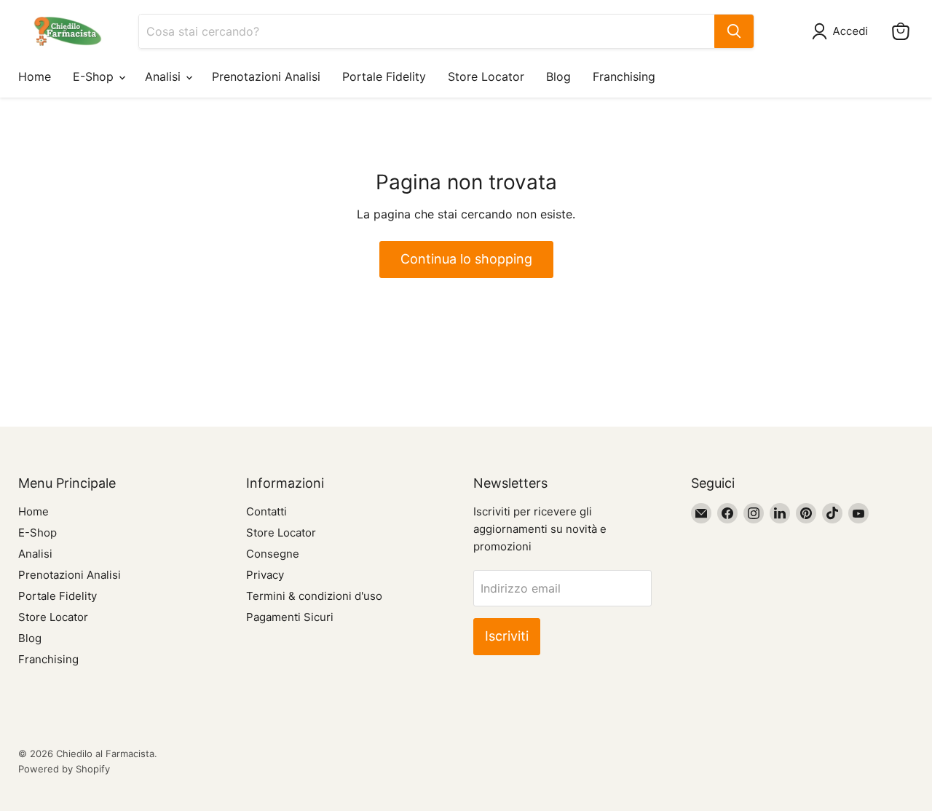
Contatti (266, 511)
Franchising (624, 76)
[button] (843, 31)
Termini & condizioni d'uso (314, 596)
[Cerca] (734, 31)
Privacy (265, 575)
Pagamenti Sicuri (289, 617)
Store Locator (486, 76)
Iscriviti (507, 636)
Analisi (164, 76)
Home (34, 76)
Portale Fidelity (384, 76)
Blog (558, 76)
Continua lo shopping (466, 258)
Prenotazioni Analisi (266, 76)
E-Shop (95, 76)
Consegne (272, 554)
